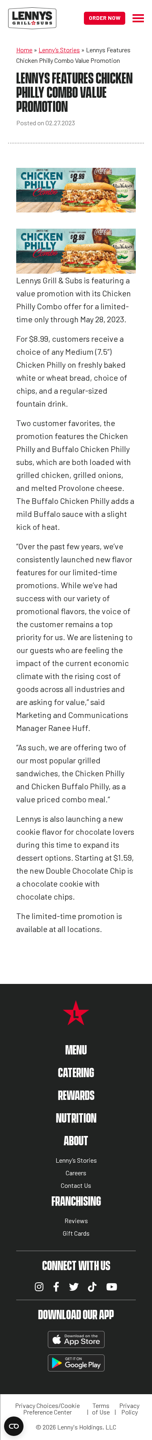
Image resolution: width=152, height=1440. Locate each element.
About (76, 1141)
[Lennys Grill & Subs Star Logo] (76, 1020)
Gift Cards (76, 1233)
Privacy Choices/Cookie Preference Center (47, 1408)
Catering (76, 1073)
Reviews (76, 1220)
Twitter (74, 1287)
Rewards (76, 1096)
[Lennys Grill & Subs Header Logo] (32, 17)
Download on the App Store (76, 1339)
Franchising (76, 1201)
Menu (76, 1050)
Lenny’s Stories (59, 50)
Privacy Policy (129, 1408)
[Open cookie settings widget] (14, 1426)
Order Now (104, 17)
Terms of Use (101, 1408)
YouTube (111, 1287)
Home (24, 50)
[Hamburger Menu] (134, 18)
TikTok (92, 1287)
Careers (76, 1173)
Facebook (56, 1287)
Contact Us (76, 1185)
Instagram (39, 1287)
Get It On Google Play (76, 1362)
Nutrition (76, 1118)
